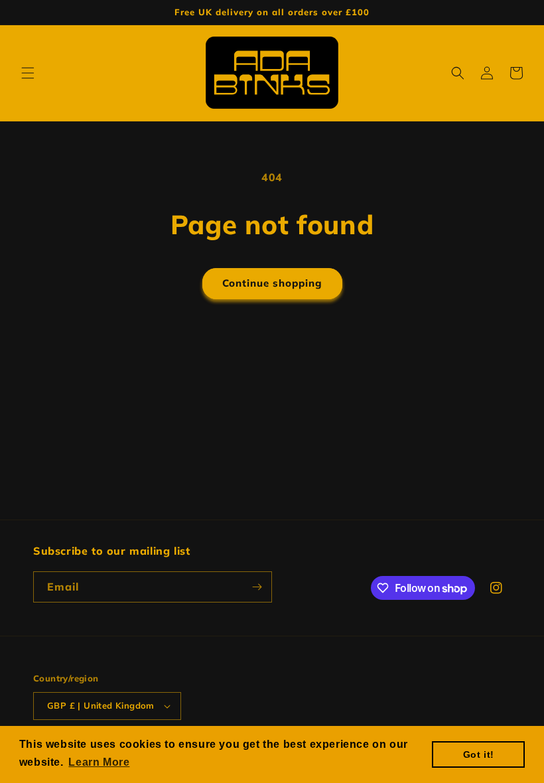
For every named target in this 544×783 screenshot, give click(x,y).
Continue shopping (272, 283)
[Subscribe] (256, 587)
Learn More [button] (98, 762)
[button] (27, 73)
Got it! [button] (478, 754)
